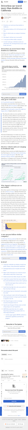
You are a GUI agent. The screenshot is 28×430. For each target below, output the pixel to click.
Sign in (25, 1)
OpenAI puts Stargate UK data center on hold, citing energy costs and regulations (14, 306)
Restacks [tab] (10, 354)
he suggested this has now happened (13, 243)
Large (4, 279)
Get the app (20, 424)
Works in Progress (10, 192)
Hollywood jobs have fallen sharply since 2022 (14, 277)
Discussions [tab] (11, 370)
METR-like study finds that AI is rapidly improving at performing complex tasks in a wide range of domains (14, 310)
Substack (8, 427)
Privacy (15, 419)
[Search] (25, 370)
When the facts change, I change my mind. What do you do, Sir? (10, 376)
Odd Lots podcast (12, 105)
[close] (24, 384)
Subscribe (20, 1)
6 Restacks (16, 340)
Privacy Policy (14, 411)
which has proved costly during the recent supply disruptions (13, 154)
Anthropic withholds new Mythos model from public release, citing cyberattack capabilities (14, 265)
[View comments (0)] (7, 21)
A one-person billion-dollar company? (12, 39)
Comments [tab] (4, 354)
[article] (14, 377)
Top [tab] (2, 370)
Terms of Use (20, 409)
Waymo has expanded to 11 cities (17, 55)
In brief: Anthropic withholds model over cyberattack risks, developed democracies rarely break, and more (14, 43)
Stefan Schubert (7, 17)
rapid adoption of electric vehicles (12, 155)
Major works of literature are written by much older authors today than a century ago (14, 273)
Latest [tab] (6, 370)
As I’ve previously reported (7, 102)
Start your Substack (10, 424)
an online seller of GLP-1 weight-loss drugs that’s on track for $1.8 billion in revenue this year (13, 247)
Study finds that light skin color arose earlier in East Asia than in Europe (14, 288)
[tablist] (6, 354)
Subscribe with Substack (15, 406)
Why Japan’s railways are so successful (12, 37)
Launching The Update (7, 374)
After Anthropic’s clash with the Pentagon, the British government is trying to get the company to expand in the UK (15, 296)
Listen (25, 17)
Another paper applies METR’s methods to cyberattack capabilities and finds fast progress (15, 316)
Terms (19, 419)
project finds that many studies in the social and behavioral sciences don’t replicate (15, 280)
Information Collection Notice (16, 410)
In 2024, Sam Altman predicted (8, 239)
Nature (8, 279)
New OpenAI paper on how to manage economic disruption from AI (12, 302)
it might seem (9, 255)
